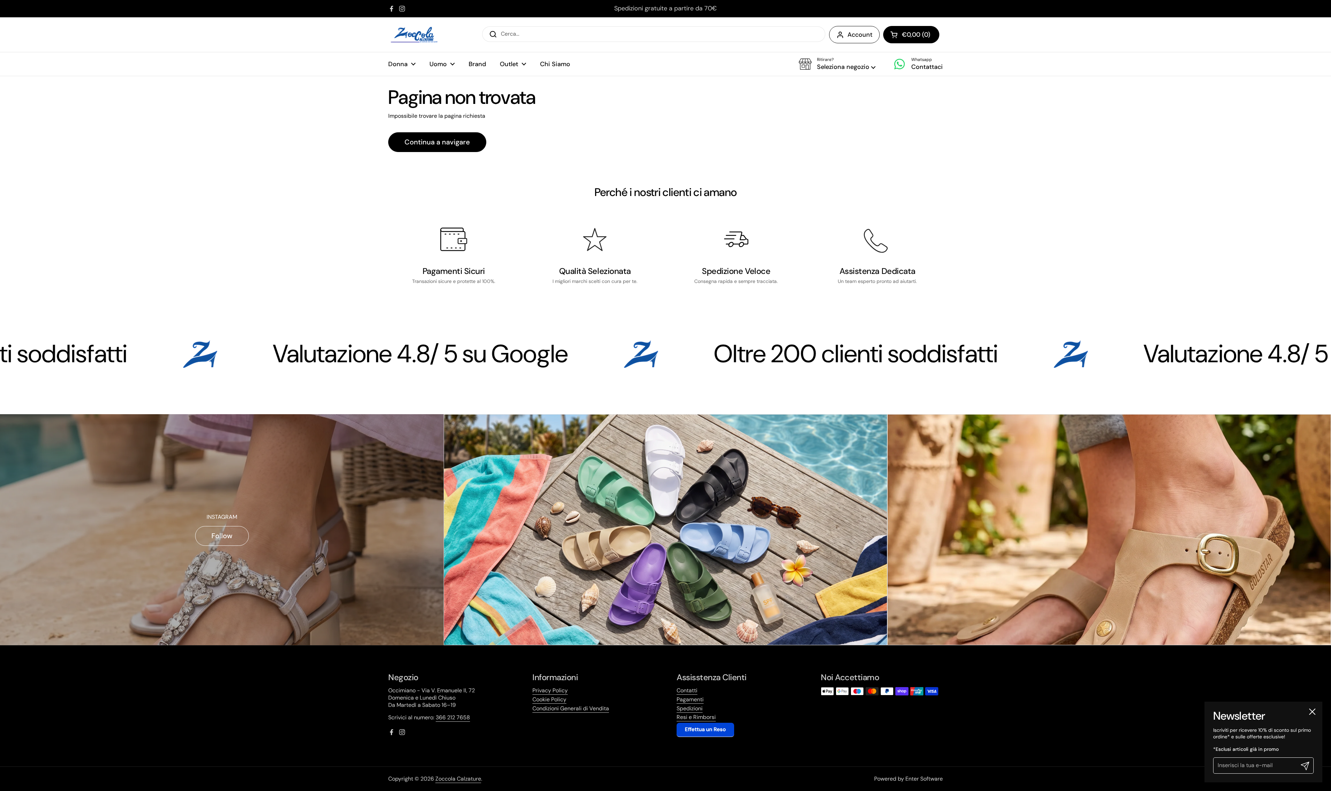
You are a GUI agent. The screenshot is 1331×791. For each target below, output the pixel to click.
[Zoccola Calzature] (414, 34)
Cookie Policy (549, 699)
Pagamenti (690, 699)
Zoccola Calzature (458, 778)
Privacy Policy (550, 690)
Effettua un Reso (705, 729)
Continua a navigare (437, 141)
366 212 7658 (453, 717)
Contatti (687, 690)
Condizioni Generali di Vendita (570, 708)
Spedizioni (690, 708)
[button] (837, 64)
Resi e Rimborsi (696, 717)
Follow (222, 535)
